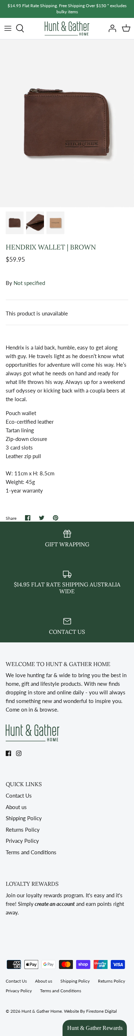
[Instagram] (18, 753)
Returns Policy (23, 829)
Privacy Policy (22, 840)
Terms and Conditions (31, 852)
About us (16, 807)
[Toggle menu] (8, 28)
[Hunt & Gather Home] (67, 28)
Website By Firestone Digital (90, 1011)
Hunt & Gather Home (41, 1011)
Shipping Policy (24, 818)
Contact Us (19, 795)
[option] (67, 123)
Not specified (29, 283)
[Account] (110, 28)
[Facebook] (8, 753)
